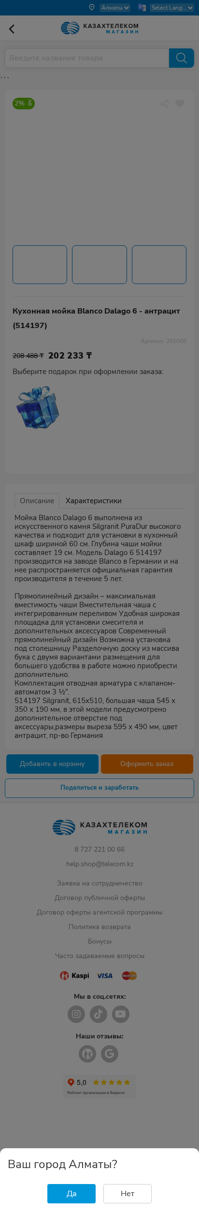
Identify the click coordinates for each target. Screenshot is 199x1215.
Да (72, 1193)
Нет (127, 1193)
